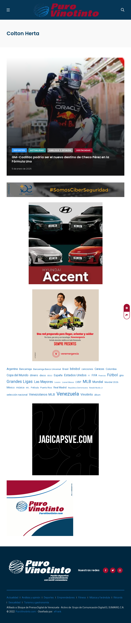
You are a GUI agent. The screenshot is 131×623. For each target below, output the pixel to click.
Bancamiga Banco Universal (47, 369)
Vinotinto (87, 394)
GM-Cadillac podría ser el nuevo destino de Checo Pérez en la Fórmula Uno (60, 159)
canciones (87, 369)
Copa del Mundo (17, 375)
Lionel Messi (68, 382)
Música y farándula (100, 597)
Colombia (111, 369)
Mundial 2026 (111, 382)
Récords (118, 597)
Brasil (65, 369)
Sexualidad (14, 602)
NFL (27, 388)
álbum (97, 395)
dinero (34, 375)
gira (121, 375)
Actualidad (37, 150)
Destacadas (83, 150)
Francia (102, 375)
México (11, 387)
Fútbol (112, 375)
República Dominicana (78, 388)
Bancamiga (25, 369)
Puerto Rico (46, 387)
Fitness (82, 597)
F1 (89, 376)
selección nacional (17, 394)
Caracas (99, 369)
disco (43, 375)
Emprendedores (66, 597)
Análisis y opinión (60, 150)
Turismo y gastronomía (36, 602)
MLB (87, 381)
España (58, 375)
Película (35, 387)
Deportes (19, 150)
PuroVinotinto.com (26, 611)
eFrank (57, 611)
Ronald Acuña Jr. (96, 388)
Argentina (12, 369)
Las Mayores (43, 382)
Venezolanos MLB (42, 394)
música (20, 387)
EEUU (49, 376)
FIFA (94, 375)
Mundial (97, 382)
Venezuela (67, 394)
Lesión (57, 382)
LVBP (78, 382)
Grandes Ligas (20, 381)
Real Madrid (60, 387)
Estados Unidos (75, 375)
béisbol (75, 369)
